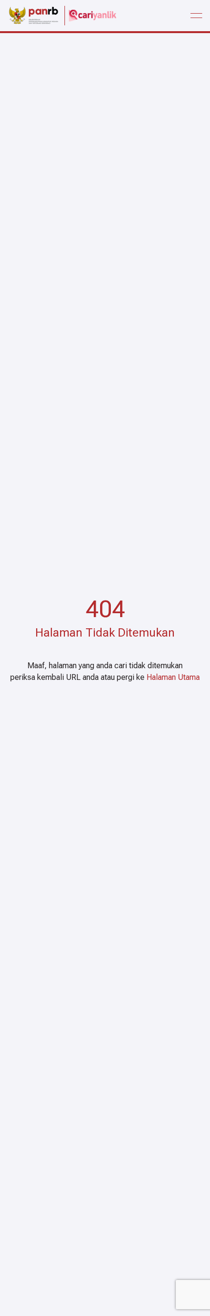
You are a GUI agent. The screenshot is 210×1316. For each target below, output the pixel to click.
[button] (196, 15)
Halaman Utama (173, 677)
